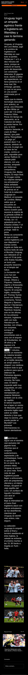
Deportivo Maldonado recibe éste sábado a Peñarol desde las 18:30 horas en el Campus (14, 649)
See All (22, 631)
